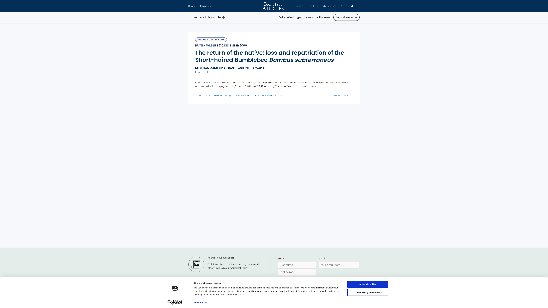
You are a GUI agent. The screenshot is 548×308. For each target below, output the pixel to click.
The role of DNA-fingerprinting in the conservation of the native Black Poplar (238, 95)
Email (322, 258)
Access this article (207, 17)
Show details (200, 302)
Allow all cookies (367, 284)
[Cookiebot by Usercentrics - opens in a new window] (174, 302)
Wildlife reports (343, 95)
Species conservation (211, 39)
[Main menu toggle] (358, 6)
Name (281, 258)
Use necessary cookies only (368, 292)
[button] (304, 6)
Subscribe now (344, 17)
